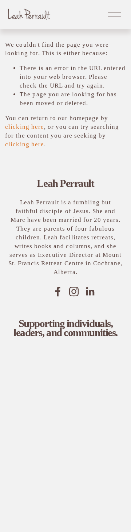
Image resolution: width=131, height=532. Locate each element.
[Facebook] (58, 291)
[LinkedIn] (90, 291)
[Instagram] (74, 291)
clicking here (24, 126)
